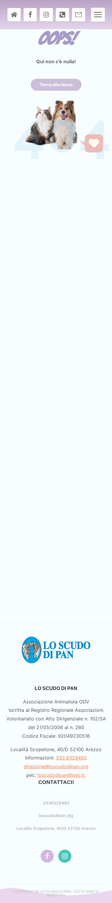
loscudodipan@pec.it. (61, 775)
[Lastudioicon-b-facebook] (30, 14)
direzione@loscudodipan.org (56, 766)
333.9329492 (71, 758)
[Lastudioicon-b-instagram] (46, 14)
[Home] (14, 14)
